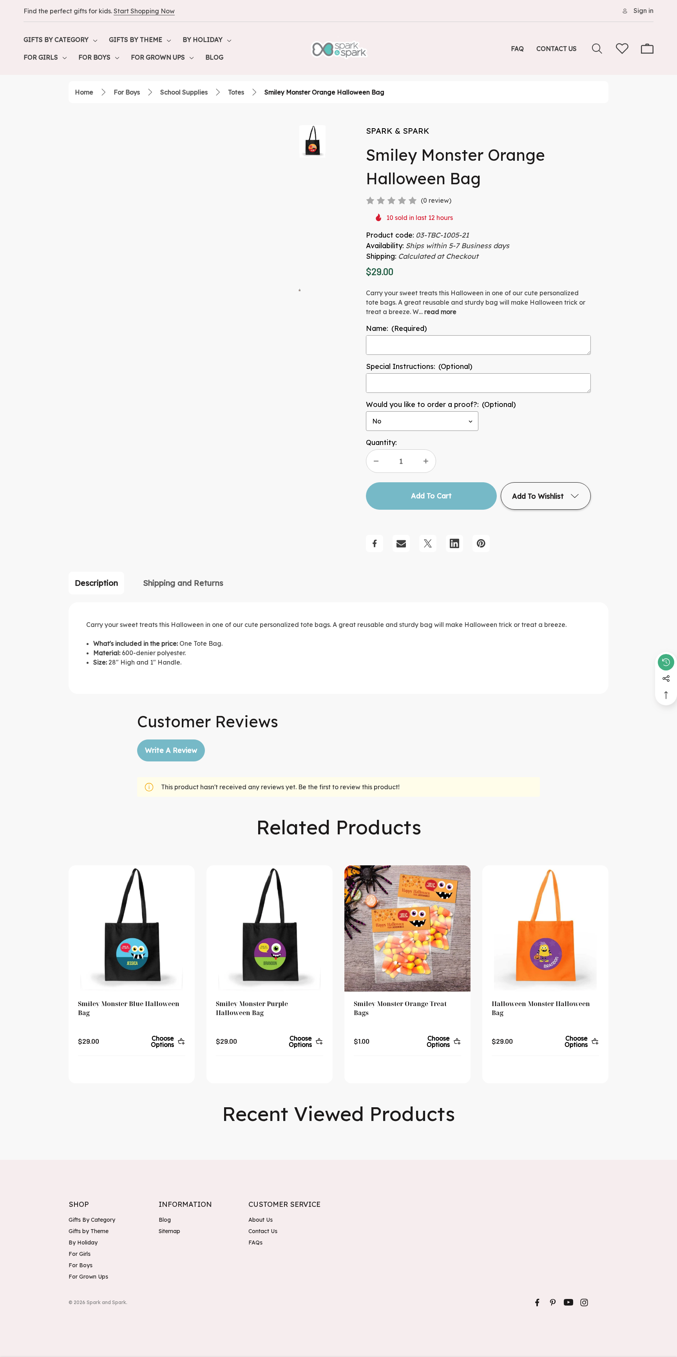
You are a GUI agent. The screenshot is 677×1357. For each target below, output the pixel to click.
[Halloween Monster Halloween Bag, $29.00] (545, 928)
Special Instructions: (419, 366)
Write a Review (171, 750)
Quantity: (381, 442)
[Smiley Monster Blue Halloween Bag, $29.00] (132, 928)
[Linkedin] (454, 543)
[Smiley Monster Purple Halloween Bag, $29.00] (269, 928)
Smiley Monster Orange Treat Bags (400, 1008)
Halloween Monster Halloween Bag (541, 1008)
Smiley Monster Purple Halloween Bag (252, 1008)
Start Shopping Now (144, 11)
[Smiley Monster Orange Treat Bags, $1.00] (407, 928)
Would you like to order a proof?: (441, 404)
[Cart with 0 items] (647, 48)
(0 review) (436, 200)
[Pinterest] (481, 543)
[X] (427, 543)
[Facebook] (374, 543)
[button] (299, 289)
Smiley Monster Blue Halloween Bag (128, 1008)
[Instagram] (584, 1302)
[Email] (401, 543)
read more (440, 312)
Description (96, 583)
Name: (396, 328)
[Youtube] (568, 1302)
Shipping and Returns (183, 583)
